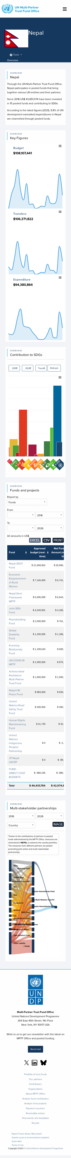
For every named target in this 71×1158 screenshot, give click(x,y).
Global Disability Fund (14, 634)
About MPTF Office (35, 1093)
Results (35, 1123)
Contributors (35, 1084)
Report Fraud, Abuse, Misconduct (27, 1134)
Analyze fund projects (35, 1103)
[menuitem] (15, 54)
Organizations (35, 1089)
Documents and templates (35, 1118)
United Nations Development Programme (44, 1148)
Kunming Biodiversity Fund (15, 649)
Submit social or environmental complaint (30, 1137)
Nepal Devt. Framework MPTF (15, 597)
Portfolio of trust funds (35, 1074)
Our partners (35, 1079)
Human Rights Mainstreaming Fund (17, 724)
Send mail (35, 1049)
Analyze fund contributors (35, 1098)
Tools (15, 54)
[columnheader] (17, 552)
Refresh (54, 368)
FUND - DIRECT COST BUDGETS (17, 773)
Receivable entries (35, 1113)
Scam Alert (17, 1141)
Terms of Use (18, 1145)
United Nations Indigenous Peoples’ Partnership (15, 743)
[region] (35, 423)
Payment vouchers (35, 1108)
